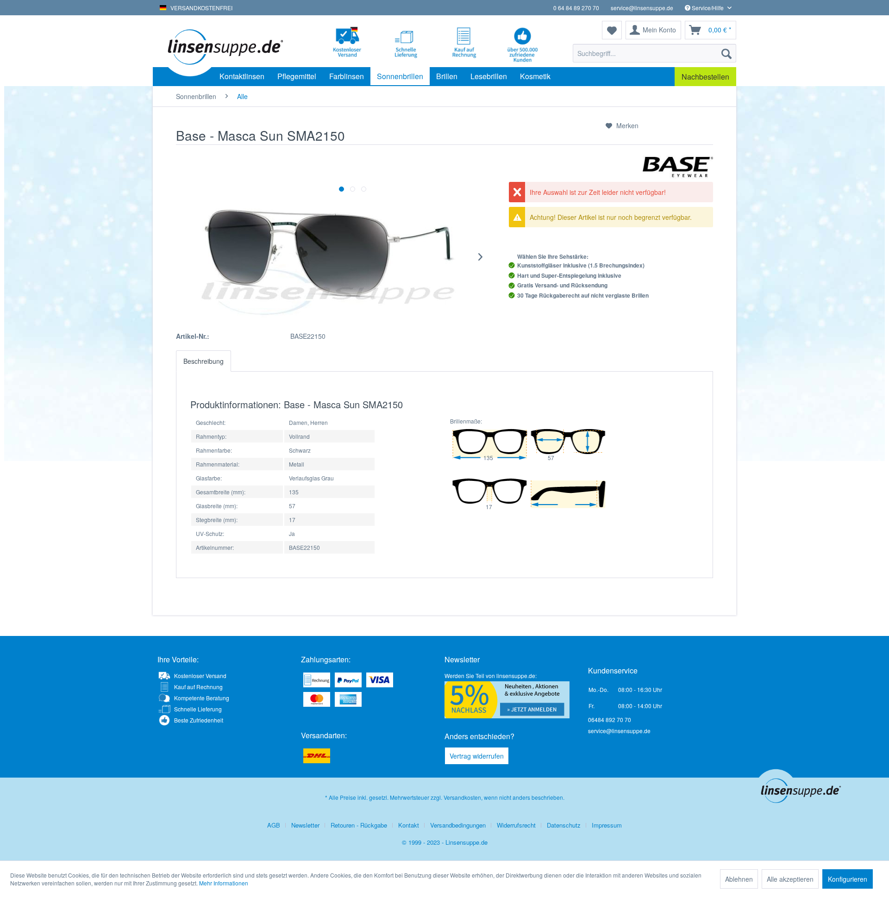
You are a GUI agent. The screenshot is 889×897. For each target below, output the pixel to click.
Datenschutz (564, 825)
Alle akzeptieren (790, 879)
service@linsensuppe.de (642, 8)
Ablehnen (739, 879)
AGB (273, 825)
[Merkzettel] (612, 30)
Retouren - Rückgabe (359, 825)
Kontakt (408, 825)
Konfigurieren (847, 879)
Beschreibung (203, 361)
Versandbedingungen (458, 825)
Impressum (607, 825)
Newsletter (305, 825)
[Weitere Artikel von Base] (678, 166)
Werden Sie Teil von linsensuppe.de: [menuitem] (490, 675)
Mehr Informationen (223, 883)
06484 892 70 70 (609, 719)
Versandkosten (462, 797)
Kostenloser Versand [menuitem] (200, 675)
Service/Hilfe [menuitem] (707, 8)
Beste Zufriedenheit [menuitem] (198, 720)
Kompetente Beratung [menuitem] (201, 698)
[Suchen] (726, 53)
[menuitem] (654, 53)
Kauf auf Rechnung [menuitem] (198, 687)
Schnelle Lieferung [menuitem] (198, 709)
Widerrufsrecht (516, 825)
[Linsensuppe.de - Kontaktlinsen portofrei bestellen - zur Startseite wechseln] (224, 46)
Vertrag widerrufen (477, 755)
